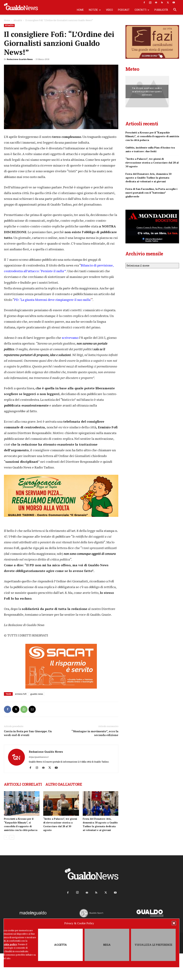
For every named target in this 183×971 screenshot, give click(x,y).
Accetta (60, 944)
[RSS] (162, 2)
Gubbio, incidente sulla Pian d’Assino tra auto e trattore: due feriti (150, 149)
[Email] (32, 709)
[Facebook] (144, 2)
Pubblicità (161, 9)
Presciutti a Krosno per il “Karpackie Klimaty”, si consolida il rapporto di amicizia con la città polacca (152, 136)
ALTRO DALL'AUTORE (63, 784)
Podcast (124, 9)
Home (80, 9)
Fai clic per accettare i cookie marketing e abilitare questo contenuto (147, 91)
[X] (167, 2)
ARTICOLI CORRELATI (23, 784)
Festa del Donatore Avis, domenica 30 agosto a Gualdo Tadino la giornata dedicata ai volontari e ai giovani (148, 177)
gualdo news (36, 694)
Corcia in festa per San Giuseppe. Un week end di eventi (28, 733)
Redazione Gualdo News (20, 59)
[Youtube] (173, 2)
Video (109, 9)
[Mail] (156, 2)
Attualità (17, 20)
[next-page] (12, 837)
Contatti (140, 9)
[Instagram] (150, 2)
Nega (107, 944)
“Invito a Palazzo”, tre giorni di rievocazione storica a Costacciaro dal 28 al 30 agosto (152, 162)
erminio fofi (20, 694)
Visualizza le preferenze (153, 944)
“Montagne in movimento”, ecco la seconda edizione (94, 733)
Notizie (93, 9)
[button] (174, 923)
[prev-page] (6, 837)
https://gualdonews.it (38, 757)
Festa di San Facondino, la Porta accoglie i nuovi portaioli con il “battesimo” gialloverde (151, 192)
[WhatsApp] (24, 709)
